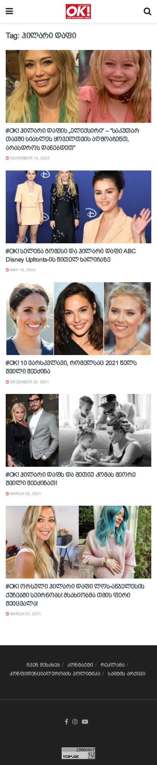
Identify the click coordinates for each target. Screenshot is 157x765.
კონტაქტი (80, 665)
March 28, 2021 (25, 494)
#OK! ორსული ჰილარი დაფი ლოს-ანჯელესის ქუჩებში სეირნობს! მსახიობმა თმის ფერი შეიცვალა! (75, 595)
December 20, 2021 (29, 382)
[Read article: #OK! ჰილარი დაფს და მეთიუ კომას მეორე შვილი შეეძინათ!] (78, 430)
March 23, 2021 (25, 614)
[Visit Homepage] (78, 11)
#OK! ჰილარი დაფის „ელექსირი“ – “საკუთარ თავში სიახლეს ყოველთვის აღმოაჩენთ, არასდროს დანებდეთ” (72, 139)
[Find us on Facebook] (66, 722)
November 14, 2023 (29, 158)
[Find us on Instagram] (75, 722)
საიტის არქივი (126, 674)
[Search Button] (147, 11)
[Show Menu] (9, 11)
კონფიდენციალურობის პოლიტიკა (55, 674)
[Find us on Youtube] (85, 722)
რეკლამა (113, 665)
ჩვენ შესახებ (43, 665)
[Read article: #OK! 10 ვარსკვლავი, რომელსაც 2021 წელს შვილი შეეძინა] (78, 318)
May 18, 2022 (22, 270)
